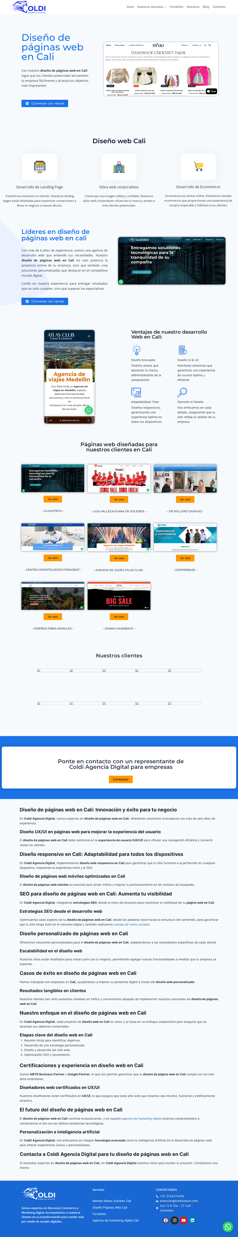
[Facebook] (166, 1220)
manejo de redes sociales (132, 924)
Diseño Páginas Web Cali (110, 1207)
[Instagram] (175, 1220)
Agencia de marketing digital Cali (116, 1220)
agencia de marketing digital (142, 1118)
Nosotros (193, 7)
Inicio (130, 7)
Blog (206, 7)
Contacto (219, 7)
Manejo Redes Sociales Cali (112, 1201)
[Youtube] (183, 1220)
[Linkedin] (192, 1220)
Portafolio (176, 7)
